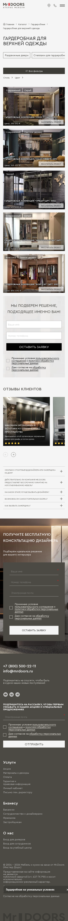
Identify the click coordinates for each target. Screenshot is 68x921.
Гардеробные (38, 24)
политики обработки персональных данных (33, 361)
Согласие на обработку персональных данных (31, 896)
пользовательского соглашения (34, 606)
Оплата (7, 777)
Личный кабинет (13, 788)
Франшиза (9, 818)
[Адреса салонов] (49, 5)
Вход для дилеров (14, 839)
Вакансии (8, 809)
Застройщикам (12, 822)
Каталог (22, 24)
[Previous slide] (5, 454)
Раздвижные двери (16, 55)
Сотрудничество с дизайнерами (22, 813)
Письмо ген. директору (17, 792)
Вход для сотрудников (17, 843)
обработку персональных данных (29, 368)
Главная (10, 24)
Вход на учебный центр (17, 847)
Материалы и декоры (16, 773)
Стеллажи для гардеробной (50, 55)
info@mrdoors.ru (18, 671)
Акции (7, 768)
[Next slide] (13, 454)
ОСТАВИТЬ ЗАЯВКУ (34, 346)
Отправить (34, 744)
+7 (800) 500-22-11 (19, 666)
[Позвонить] (55, 5)
